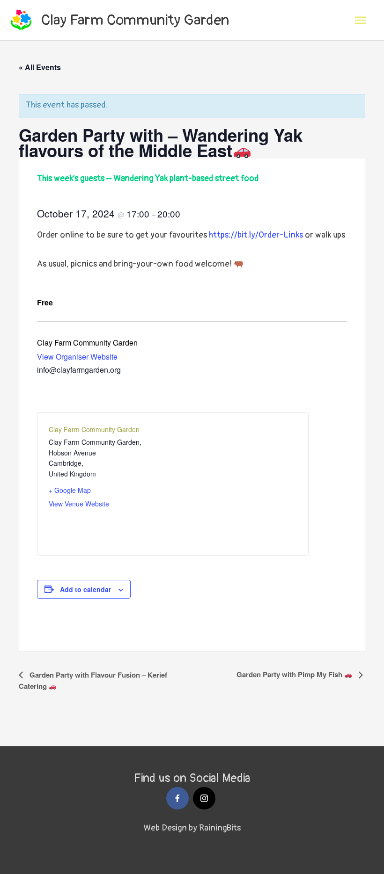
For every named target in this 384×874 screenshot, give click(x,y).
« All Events (40, 67)
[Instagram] (204, 798)
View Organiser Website (77, 356)
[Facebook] (177, 798)
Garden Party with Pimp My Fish (290, 674)
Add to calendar (85, 589)
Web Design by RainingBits (192, 828)
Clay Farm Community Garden (135, 20)
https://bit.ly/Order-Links (256, 235)
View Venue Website (79, 503)
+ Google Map (70, 490)
